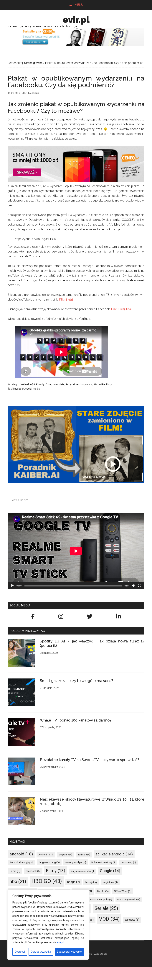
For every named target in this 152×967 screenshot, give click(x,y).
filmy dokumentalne (83, 871)
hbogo (73, 882)
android (21, 854)
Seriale (106, 908)
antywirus (65, 854)
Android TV (45, 854)
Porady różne (44, 384)
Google (110, 870)
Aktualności (28, 384)
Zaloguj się (100, 953)
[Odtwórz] (12, 585)
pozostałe (59, 384)
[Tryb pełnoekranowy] (139, 585)
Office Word (122, 891)
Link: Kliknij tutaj (121, 309)
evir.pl (60, 942)
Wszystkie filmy (103, 384)
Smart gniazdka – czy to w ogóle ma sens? (76, 680)
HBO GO (47, 881)
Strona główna (33, 63)
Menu (79, 4)
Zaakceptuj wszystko (69, 951)
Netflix (103, 891)
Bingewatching (49, 862)
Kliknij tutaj (66, 299)
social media (32, 388)
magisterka (110, 882)
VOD (109, 919)
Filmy (55, 870)
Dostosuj (20, 951)
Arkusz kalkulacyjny (21, 862)
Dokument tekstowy (103, 862)
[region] (48, 925)
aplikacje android (114, 854)
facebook (18, 388)
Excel (14, 871)
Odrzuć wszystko (41, 951)
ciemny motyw (75, 862)
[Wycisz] (134, 585)
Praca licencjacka (101, 899)
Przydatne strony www (79, 384)
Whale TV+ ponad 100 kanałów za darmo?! (76, 720)
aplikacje (83, 854)
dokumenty (128, 862)
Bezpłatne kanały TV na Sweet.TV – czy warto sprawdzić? (89, 760)
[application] (76, 551)
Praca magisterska (128, 899)
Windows (132, 919)
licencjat (91, 882)
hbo (17, 881)
